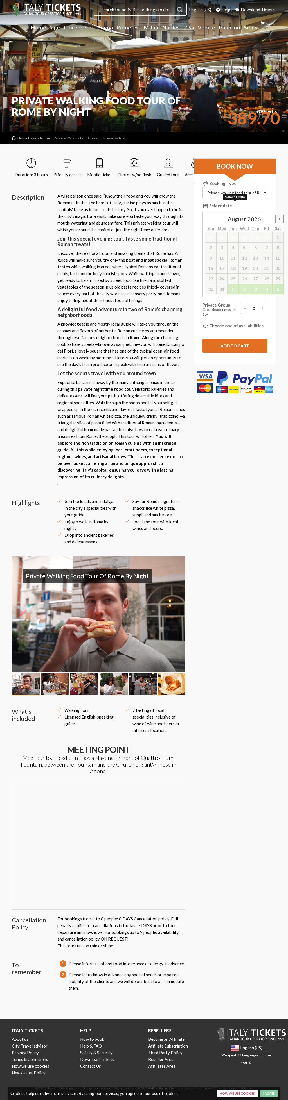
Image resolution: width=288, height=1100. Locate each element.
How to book (92, 1039)
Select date (220, 205)
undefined (279, 219)
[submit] (234, 346)
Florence (75, 27)
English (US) (200, 9)
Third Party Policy (165, 1052)
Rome (124, 27)
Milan (151, 27)
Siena (106, 27)
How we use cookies (30, 1066)
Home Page (45, 27)
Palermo (229, 27)
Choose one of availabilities (236, 325)
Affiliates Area (162, 1066)
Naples (171, 27)
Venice (206, 27)
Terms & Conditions (30, 1059)
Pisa (188, 27)
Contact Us (90, 1066)
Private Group (219, 310)
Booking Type (222, 183)
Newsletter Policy (29, 1072)
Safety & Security (96, 1052)
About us (20, 1039)
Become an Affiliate (166, 1039)
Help (225, 9)
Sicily (251, 27)
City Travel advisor (30, 1045)
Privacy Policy (25, 1052)
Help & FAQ (91, 1045)
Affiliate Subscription (168, 1045)
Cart (270, 23)
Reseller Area (161, 1059)
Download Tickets (257, 9)
